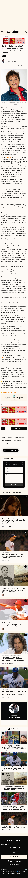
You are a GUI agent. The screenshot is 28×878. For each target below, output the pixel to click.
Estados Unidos (6, 440)
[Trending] (25, 496)
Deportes (7, 552)
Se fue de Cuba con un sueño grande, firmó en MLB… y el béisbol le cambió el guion (12, 624)
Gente (6, 586)
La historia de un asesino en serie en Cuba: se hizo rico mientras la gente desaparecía (13, 590)
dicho (2, 357)
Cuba (3, 437)
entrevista (8, 157)
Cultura (10, 437)
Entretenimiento (19, 437)
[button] (2, 31)
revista (10, 339)
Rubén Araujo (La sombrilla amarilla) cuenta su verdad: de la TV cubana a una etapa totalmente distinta (14, 748)
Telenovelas (17, 440)
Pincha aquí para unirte (10, 392)
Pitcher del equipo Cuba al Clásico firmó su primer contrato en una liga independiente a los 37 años (14, 693)
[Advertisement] (14, 15)
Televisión (5, 443)
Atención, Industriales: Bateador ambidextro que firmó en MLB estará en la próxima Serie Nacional (14, 808)
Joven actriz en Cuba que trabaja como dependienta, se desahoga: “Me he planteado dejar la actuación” (14, 521)
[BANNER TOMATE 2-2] (14, 40)
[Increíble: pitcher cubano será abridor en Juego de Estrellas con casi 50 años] (14, 540)
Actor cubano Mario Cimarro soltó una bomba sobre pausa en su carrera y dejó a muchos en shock (13, 658)
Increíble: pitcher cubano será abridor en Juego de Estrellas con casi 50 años (13, 556)
